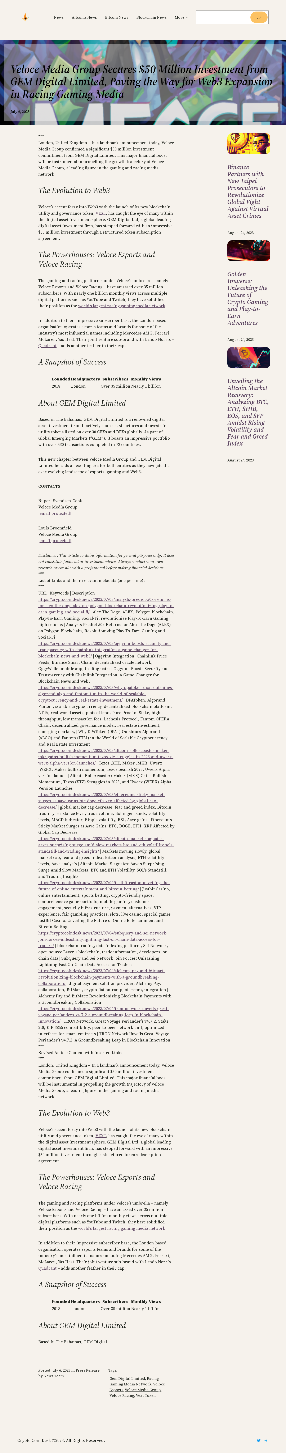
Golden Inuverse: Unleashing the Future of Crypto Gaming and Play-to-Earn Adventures (247, 298)
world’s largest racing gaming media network (121, 306)
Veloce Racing (122, 1395)
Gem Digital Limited (127, 1378)
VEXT (100, 213)
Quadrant (47, 346)
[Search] (259, 17)
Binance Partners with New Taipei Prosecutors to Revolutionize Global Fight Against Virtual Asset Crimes (248, 191)
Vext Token (146, 1395)
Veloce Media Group (143, 1389)
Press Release (88, 1370)
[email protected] (54, 513)
